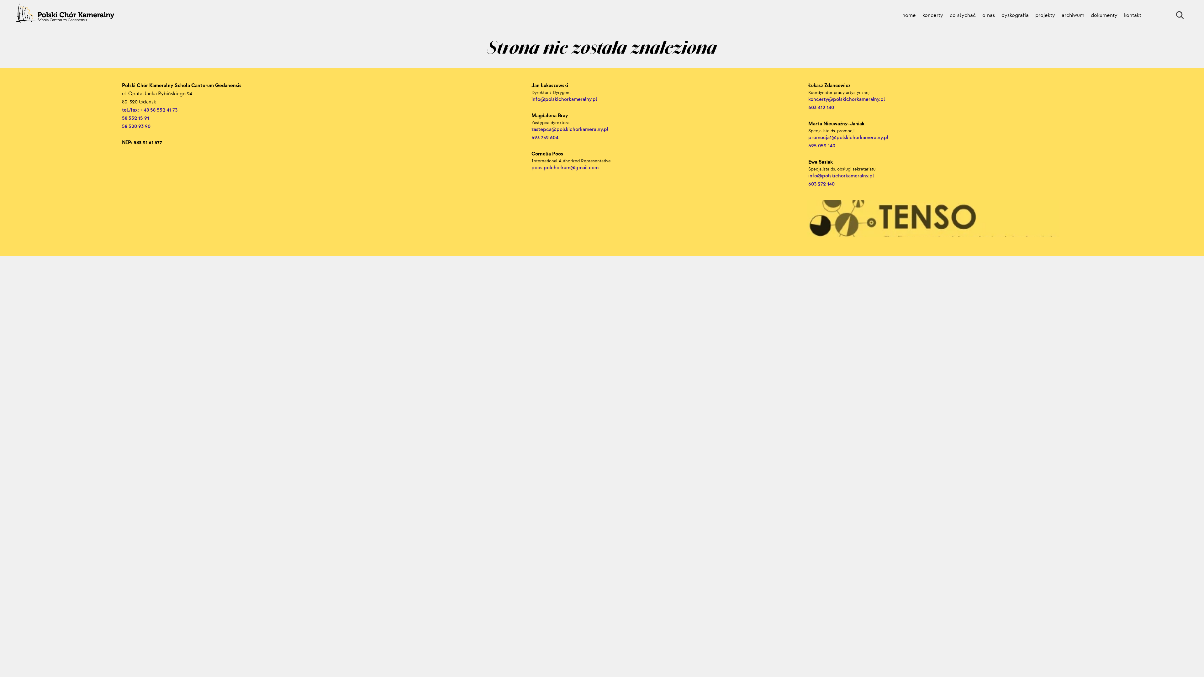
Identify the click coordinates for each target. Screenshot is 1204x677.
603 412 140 (821, 108)
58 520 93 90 (136, 126)
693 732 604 (544, 138)
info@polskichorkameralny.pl (841, 176)
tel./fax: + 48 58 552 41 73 (149, 110)
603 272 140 (822, 184)
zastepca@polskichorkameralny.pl (569, 130)
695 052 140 (821, 146)
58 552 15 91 (135, 118)
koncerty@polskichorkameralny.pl (847, 99)
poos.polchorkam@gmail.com (565, 168)
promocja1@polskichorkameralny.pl (848, 138)
